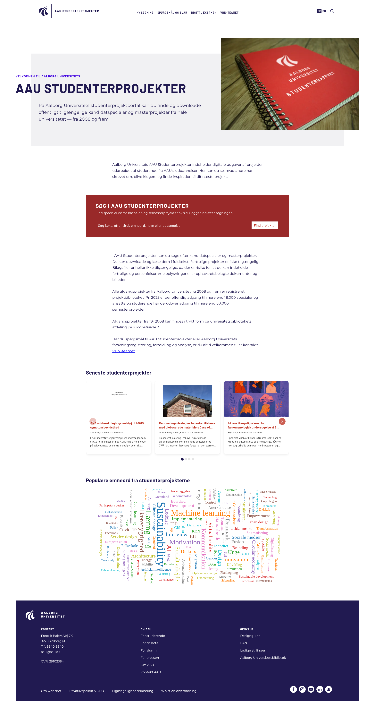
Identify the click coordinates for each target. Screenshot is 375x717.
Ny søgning (145, 12)
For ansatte (149, 643)
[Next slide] (282, 421)
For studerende (153, 636)
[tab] (182, 459)
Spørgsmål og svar (172, 12)
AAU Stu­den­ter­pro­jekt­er (77, 11)
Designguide (250, 636)
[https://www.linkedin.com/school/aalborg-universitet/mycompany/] (319, 690)
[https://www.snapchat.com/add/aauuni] (328, 690)
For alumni (149, 650)
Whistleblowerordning (178, 691)
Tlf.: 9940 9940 (52, 646)
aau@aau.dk (50, 652)
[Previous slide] (92, 421)
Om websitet (51, 691)
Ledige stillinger (252, 650)
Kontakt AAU (151, 672)
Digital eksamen (203, 12)
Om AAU (147, 665)
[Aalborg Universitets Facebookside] (293, 690)
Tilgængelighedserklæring (132, 691)
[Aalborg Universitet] (44, 11)
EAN (243, 643)
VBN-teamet (229, 12)
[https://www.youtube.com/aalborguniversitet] (311, 690)
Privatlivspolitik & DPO (86, 691)
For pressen (150, 658)
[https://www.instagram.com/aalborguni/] (302, 690)
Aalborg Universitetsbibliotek (263, 658)
